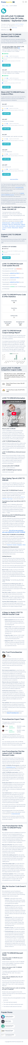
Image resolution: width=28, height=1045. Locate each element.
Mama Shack (15, 227)
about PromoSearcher (13, 713)
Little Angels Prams (20, 226)
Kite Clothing (12, 226)
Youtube (14, 544)
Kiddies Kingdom (6, 222)
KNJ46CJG (12, 26)
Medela (6, 226)
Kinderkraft (5, 224)
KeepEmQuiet (17, 224)
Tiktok (23, 544)
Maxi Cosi (10, 224)
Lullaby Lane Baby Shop (17, 222)
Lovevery (4, 227)
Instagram (19, 544)
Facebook (9, 544)
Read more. (14, 27)
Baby (7, 5)
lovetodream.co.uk (10, 767)
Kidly (22, 221)
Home (3, 5)
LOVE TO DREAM (19, 24)
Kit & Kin (9, 227)
